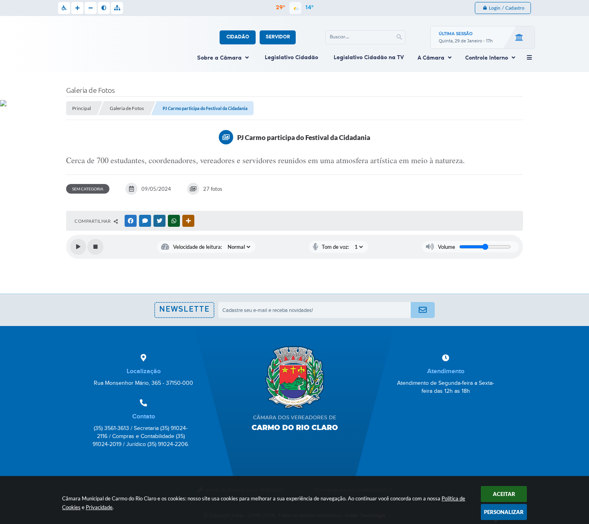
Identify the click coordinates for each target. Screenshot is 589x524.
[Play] (78, 247)
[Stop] (95, 247)
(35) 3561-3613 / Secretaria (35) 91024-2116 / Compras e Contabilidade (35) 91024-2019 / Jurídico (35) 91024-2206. (141, 436)
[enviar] (423, 310)
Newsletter (184, 312)
